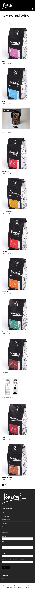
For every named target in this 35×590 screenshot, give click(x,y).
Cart (3, 512)
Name (4, 536)
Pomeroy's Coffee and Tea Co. (16, 585)
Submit (6, 567)
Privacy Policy (6, 519)
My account (5, 516)
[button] (32, 9)
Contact (4, 527)
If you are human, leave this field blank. (13, 559)
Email (3, 553)
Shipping (4, 523)
